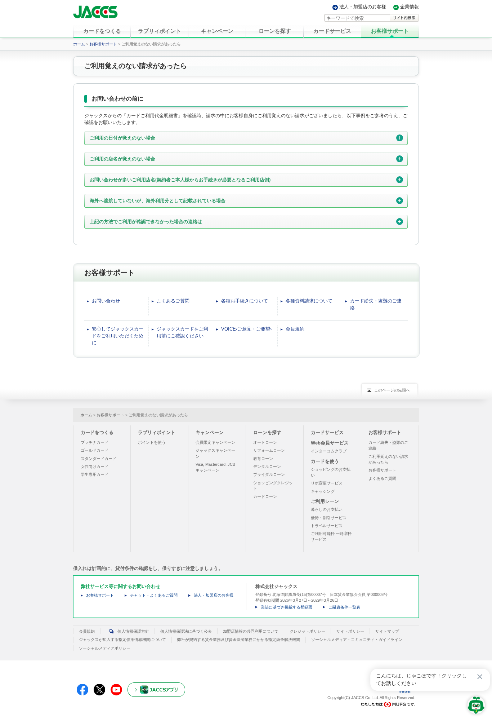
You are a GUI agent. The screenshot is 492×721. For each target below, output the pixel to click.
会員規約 (295, 329)
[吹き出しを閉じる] (479, 676)
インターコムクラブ (328, 451)
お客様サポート (103, 44)
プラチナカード (94, 442)
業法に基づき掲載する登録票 (286, 607)
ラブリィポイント (156, 432)
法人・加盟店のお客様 (362, 7)
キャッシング (323, 491)
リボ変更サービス (327, 483)
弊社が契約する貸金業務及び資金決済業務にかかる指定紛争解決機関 (238, 639)
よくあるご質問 (173, 301)
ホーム (79, 44)
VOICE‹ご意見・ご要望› (246, 329)
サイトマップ (387, 631)
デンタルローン (267, 466)
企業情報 (409, 7)
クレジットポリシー (307, 631)
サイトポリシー (350, 631)
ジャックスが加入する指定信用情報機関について (122, 639)
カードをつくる (97, 432)
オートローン (265, 442)
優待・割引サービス (328, 518)
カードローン (265, 496)
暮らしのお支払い (327, 509)
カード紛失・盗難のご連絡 (376, 304)
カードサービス (327, 432)
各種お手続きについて (244, 301)
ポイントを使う (152, 442)
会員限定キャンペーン (215, 442)
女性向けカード (94, 466)
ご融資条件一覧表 (344, 607)
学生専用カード (94, 474)
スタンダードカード (98, 458)
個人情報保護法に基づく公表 (186, 631)
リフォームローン (269, 450)
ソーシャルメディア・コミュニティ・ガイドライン (356, 639)
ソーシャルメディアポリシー (104, 648)
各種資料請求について (309, 301)
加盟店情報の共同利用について (250, 631)
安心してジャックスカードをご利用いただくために (117, 335)
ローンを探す (267, 432)
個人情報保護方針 (133, 631)
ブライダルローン (269, 474)
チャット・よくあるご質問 (154, 595)
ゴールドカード (94, 450)
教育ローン (263, 458)
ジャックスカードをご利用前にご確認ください (182, 332)
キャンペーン (210, 432)
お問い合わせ (106, 301)
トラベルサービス (327, 525)
